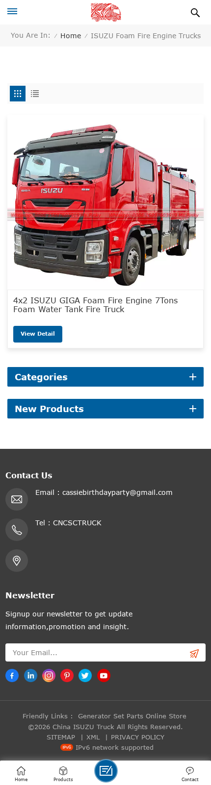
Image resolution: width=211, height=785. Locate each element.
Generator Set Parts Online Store (132, 716)
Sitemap (61, 737)
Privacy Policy (137, 737)
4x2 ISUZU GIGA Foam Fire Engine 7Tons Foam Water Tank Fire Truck (95, 305)
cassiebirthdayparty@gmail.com (117, 492)
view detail (38, 333)
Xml (93, 737)
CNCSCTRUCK (77, 522)
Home (70, 35)
